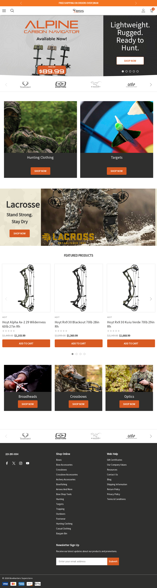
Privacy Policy (113, 494)
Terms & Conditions (116, 499)
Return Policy (113, 489)
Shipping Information (117, 484)
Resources (112, 469)
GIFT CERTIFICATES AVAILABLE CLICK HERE (78, 3)
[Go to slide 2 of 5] (126, 71)
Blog (109, 479)
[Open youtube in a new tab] (28, 463)
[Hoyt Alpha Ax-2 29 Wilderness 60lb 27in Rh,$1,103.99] (26, 288)
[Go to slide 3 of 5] (130, 71)
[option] (25, 84)
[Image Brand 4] (96, 84)
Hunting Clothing (64, 523)
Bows (59, 459)
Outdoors (60, 513)
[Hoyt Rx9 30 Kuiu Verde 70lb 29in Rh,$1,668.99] (131, 288)
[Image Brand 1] (25, 84)
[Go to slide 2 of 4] (76, 354)
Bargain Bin (61, 533)
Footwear (60, 518)
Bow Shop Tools (64, 494)
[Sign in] (143, 10)
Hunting (60, 499)
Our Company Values (117, 464)
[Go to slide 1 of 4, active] (72, 354)
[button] (40, 171)
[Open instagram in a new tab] (21, 463)
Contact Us (112, 474)
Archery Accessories (65, 479)
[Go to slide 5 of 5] (137, 71)
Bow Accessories (64, 464)
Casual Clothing (63, 528)
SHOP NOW (130, 60)
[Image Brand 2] (60, 84)
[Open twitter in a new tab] (14, 463)
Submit (113, 561)
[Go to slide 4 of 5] (134, 71)
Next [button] (136, 3)
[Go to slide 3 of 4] (80, 354)
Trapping (60, 508)
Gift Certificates (114, 459)
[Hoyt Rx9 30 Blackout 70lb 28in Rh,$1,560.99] (78, 288)
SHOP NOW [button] (20, 233)
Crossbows (61, 469)
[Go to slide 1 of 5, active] (123, 71)
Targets (60, 504)
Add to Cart (26, 343)
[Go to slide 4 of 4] (84, 354)
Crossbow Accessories (67, 474)
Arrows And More (64, 489)
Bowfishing (61, 484)
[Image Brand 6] (131, 84)
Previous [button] (21, 3)
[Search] (12, 10)
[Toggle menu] (4, 10)
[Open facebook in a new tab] (7, 463)
